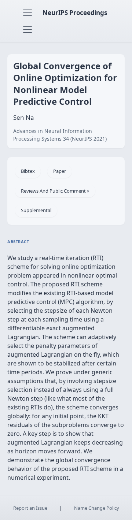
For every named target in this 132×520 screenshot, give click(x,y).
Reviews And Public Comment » (55, 190)
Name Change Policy (96, 508)
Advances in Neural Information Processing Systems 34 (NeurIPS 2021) (60, 134)
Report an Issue (30, 508)
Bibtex (28, 171)
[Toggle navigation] (27, 12)
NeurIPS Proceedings (75, 12)
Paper (59, 171)
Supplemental (36, 210)
